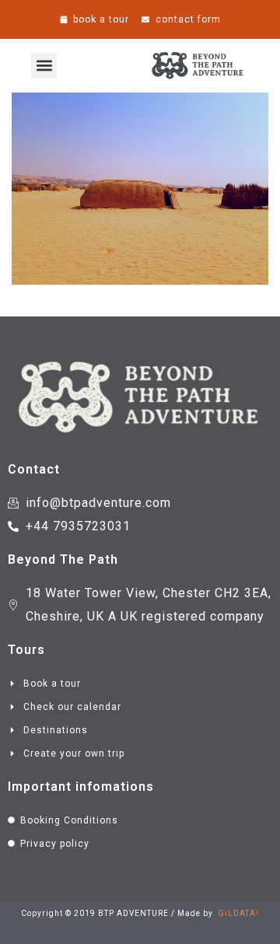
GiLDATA (237, 913)
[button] (44, 66)
